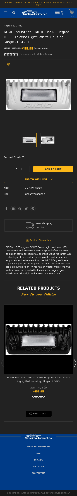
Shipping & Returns (38, 446)
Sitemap (66, 493)
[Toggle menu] (5, 13)
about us (38, 466)
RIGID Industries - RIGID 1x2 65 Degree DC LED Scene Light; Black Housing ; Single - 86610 (38, 379)
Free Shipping (44, 223)
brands (38, 459)
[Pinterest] (33, 208)
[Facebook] (6, 208)
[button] (59, 12)
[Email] (13, 208)
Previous (2, 362)
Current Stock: (14, 157)
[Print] (19, 208)
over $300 (41, 227)
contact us (38, 473)
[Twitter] (26, 208)
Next (75, 362)
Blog (38, 453)
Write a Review (44, 54)
